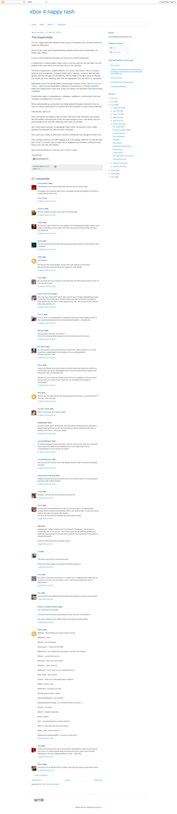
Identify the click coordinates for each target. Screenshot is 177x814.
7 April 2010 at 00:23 (45, 757)
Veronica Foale (43, 409)
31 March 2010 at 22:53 (46, 452)
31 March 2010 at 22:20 (46, 415)
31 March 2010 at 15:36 (46, 307)
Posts (114, 48)
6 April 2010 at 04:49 (45, 599)
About (42, 25)
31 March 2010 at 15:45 (46, 323)
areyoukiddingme (44, 441)
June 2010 (117, 114)
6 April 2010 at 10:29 (45, 622)
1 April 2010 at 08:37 (45, 519)
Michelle (41, 331)
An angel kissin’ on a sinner (123, 156)
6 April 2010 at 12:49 (45, 738)
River (40, 505)
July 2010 (117, 111)
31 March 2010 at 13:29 (46, 215)
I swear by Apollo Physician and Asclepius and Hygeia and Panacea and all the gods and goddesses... (126, 72)
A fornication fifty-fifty (118, 87)
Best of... (51, 25)
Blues (40, 764)
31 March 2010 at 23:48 (46, 484)
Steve (40, 365)
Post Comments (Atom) (50, 784)
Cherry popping (118, 136)
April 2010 (117, 121)
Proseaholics (43, 183)
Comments (116, 52)
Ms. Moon (41, 347)
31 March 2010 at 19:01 (46, 385)
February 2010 (118, 163)
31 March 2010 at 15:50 (46, 339)
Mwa (39, 393)
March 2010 (117, 124)
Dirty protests (118, 149)
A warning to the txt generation (122, 82)
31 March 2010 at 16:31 (46, 358)
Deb (39, 746)
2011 (113, 102)
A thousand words (119, 159)
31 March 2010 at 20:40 (46, 401)
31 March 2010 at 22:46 (46, 434)
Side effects (117, 143)
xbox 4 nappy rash (52, 12)
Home (34, 25)
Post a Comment (41, 775)
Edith (40, 257)
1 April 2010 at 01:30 (45, 498)
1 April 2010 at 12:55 (45, 567)
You (39, 169)
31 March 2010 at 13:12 (46, 201)
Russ (40, 278)
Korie (40, 241)
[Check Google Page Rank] (39, 801)
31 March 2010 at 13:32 (46, 233)
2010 (113, 105)
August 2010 (118, 108)
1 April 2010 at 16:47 (45, 585)
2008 (113, 174)
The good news (116, 78)
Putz (39, 575)
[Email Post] (54, 166)
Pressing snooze (119, 133)
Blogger (98, 807)
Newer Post (36, 780)
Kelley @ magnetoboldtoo (48, 607)
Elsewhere (62, 25)
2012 (113, 98)
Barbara (41, 209)
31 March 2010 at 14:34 (46, 270)
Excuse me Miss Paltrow (122, 130)
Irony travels (115, 65)
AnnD (40, 223)
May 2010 (117, 117)
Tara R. (40, 315)
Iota (39, 593)
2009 (113, 170)
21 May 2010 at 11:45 (46, 771)
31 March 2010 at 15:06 (46, 286)
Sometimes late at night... (122, 146)
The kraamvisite (119, 127)
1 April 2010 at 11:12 (45, 544)
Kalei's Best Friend (45, 294)
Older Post (98, 780)
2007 (113, 177)
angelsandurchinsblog (46, 476)
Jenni (40, 492)
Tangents (116, 140)
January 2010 (118, 166)
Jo (39, 552)
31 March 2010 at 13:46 (46, 250)
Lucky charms (118, 153)
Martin (40, 630)
